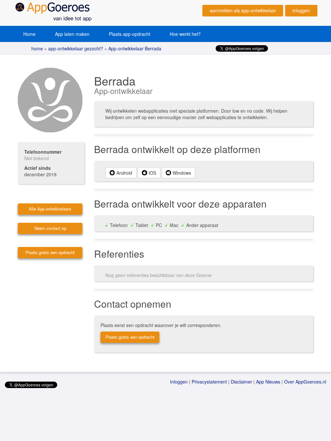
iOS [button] (152, 172)
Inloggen (179, 381)
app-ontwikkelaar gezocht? (75, 48)
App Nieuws (268, 381)
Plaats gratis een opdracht (50, 252)
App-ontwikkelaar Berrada (134, 48)
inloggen (301, 10)
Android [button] (124, 172)
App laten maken (72, 34)
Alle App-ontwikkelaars (50, 209)
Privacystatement (209, 381)
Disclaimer (241, 381)
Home (29, 34)
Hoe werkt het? (185, 34)
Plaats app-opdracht (129, 34)
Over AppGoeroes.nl (305, 381)
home (37, 48)
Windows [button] (182, 172)
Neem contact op (50, 228)
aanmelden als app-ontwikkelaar (243, 10)
